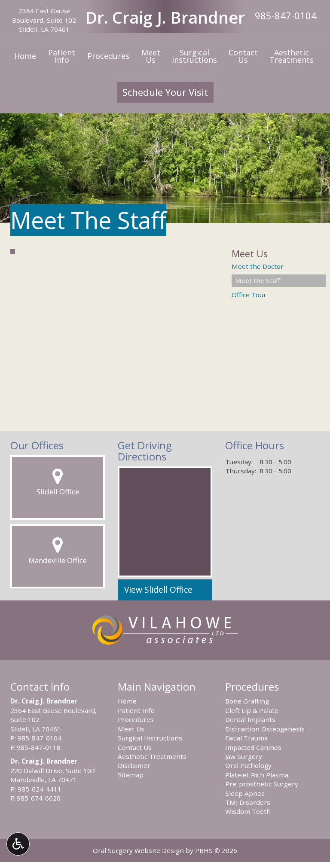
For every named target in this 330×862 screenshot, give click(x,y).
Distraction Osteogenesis (265, 729)
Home (25, 56)
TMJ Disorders (247, 802)
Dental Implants (250, 719)
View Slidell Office (158, 589)
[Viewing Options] (18, 844)
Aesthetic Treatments (152, 756)
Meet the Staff (257, 280)
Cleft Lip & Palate (251, 710)
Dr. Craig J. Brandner (165, 17)
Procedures (108, 56)
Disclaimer (134, 765)
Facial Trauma (246, 738)
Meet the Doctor (258, 266)
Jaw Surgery (243, 756)
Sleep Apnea (245, 793)
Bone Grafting (247, 701)
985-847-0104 (286, 15)
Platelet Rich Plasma (256, 775)
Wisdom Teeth (248, 811)
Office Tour (249, 294)
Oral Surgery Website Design (138, 850)
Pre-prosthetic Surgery (261, 784)
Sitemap (131, 775)
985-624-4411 (39, 789)
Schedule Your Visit (165, 92)
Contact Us (135, 747)
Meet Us (250, 253)
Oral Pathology (248, 765)
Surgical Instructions (150, 738)
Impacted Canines (253, 747)
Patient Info (136, 710)
